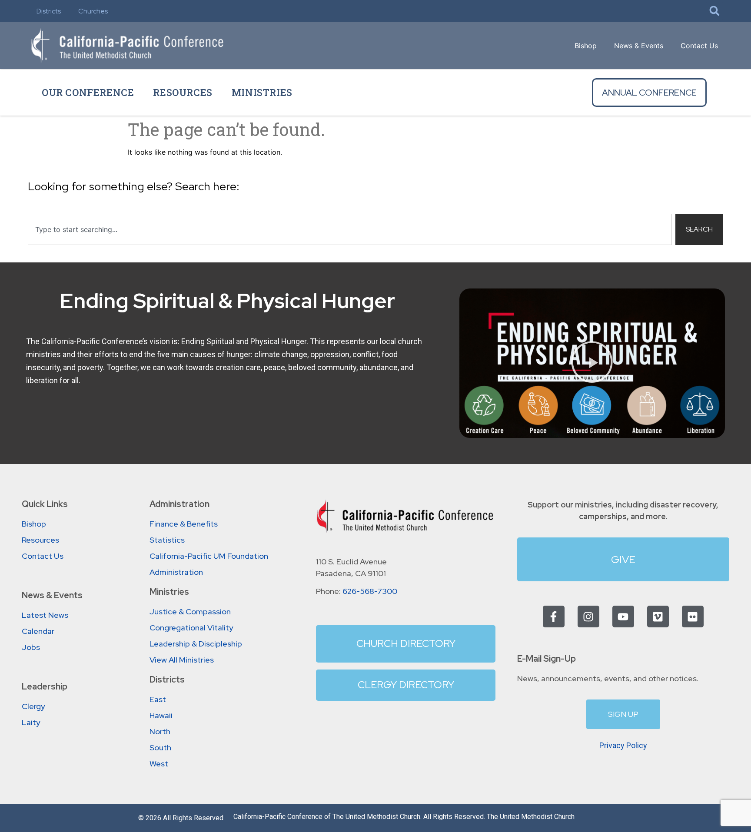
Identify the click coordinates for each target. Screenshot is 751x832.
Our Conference (88, 92)
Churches (93, 11)
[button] (714, 11)
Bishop (586, 45)
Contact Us (699, 45)
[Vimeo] (658, 616)
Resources (182, 92)
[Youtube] (623, 616)
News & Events (638, 45)
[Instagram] (588, 616)
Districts (49, 11)
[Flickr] (693, 616)
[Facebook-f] (554, 616)
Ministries (262, 92)
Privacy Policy (623, 745)
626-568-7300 (369, 591)
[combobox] (350, 229)
